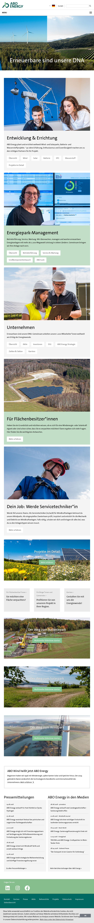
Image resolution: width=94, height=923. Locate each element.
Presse (25, 899)
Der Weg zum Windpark (47, 727)
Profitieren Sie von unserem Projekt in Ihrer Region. (46, 603)
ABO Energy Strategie (66, 344)
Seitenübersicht (10, 902)
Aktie (25, 344)
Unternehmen (21, 327)
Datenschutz (67, 899)
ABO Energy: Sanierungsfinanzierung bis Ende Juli (69, 831)
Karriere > (70, 592)
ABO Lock (40, 260)
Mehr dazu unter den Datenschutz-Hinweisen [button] (56, 919)
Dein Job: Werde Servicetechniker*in (42, 507)
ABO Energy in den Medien (68, 797)
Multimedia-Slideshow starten (47, 640)
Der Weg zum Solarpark (47, 678)
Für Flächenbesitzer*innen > (16, 592)
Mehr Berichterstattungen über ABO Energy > (66, 868)
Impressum (79, 899)
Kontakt (60, 6)
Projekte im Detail (16, 165)
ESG (49, 344)
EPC (57, 158)
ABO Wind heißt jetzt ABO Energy (27, 771)
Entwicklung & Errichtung (32, 138)
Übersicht (13, 158)
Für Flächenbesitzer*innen (32, 419)
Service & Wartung (51, 253)
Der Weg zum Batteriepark (47, 630)
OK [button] (85, 916)
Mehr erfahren (15, 439)
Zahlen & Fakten (16, 351)
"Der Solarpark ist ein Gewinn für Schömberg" (67, 852)
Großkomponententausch (20, 260)
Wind (25, 158)
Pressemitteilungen (19, 797)
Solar (35, 158)
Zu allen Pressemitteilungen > (16, 868)
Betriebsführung (30, 253)
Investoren (37, 344)
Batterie (46, 158)
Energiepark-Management (32, 233)
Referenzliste (44, 899)
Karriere (32, 351)
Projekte (56, 899)
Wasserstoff (70, 158)
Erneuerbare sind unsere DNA (47, 60)
